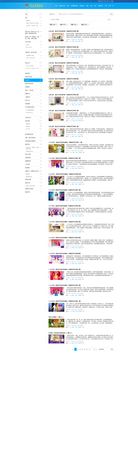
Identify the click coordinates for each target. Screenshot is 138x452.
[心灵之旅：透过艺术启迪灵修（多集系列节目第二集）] (56, 116)
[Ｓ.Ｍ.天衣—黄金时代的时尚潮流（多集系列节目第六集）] (56, 227)
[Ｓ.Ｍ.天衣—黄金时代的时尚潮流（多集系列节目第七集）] (56, 212)
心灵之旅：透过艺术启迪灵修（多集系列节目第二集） (64, 110)
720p (76, 41)
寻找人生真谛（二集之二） (56, 317)
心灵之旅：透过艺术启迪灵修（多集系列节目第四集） (64, 79)
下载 (106, 6)
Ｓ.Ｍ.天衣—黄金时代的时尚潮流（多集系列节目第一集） (65, 301)
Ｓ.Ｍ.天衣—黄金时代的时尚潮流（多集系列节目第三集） (65, 269)
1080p (79, 41)
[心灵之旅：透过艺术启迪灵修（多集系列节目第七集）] (56, 37)
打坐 (68, 6)
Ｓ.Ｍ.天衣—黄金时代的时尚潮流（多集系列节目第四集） (65, 253)
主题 (87, 6)
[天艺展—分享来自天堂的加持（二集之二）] (56, 339)
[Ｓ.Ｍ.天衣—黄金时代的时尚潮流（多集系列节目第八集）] (56, 196)
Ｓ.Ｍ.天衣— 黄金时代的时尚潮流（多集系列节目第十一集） (66, 142)
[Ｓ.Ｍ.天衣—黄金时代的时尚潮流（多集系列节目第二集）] (56, 291)
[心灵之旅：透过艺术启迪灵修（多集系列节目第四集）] (56, 84)
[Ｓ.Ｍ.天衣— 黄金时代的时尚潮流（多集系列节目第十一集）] (56, 148)
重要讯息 (100, 6)
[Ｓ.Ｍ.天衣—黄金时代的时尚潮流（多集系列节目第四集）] (56, 259)
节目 (91, 6)
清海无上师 (62, 6)
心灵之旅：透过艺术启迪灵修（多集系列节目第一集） (64, 126)
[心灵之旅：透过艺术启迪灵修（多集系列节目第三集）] (56, 100)
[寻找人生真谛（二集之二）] (56, 323)
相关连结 (82, 6)
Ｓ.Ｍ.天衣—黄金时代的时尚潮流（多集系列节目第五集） (65, 237)
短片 (95, 6)
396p (73, 41)
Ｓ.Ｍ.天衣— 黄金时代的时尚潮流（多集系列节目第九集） (65, 174)
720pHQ (80, 152)
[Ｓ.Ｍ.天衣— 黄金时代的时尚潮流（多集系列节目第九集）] (56, 180)
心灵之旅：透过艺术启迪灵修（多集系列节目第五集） (64, 63)
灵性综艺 (68, 39)
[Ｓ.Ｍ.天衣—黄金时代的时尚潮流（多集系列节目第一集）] (56, 307)
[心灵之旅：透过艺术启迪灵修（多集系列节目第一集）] (56, 132)
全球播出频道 (74, 6)
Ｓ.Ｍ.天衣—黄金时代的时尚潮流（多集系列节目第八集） (65, 190)
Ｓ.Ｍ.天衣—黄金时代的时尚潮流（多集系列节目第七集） (65, 206)
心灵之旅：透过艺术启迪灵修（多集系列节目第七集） (64, 31)
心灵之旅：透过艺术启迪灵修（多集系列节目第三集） (64, 95)
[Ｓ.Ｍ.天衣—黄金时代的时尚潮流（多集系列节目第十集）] (56, 164)
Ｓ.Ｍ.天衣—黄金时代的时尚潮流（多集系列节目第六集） (65, 222)
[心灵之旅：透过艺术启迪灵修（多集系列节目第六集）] (56, 53)
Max (56, 6)
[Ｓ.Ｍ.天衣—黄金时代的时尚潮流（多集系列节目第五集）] (56, 243)
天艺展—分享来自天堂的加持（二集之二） (61, 333)
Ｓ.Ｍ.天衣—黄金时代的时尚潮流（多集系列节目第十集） (65, 158)
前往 (112, 349)
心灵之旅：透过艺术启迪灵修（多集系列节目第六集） (64, 47)
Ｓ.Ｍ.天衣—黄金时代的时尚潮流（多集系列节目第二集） (65, 285)
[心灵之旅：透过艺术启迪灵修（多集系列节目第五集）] (56, 69)
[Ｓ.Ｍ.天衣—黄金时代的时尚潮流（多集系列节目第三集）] (56, 275)
